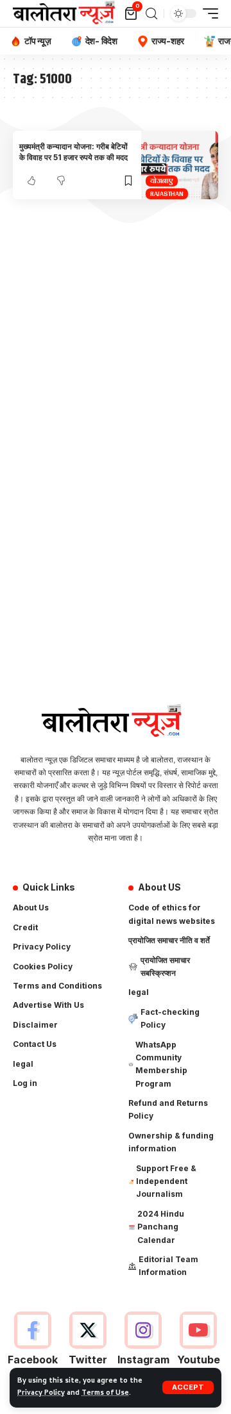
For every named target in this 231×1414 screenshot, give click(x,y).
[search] (151, 14)
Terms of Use (105, 1393)
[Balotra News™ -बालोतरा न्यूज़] (67, 13)
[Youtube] (199, 1346)
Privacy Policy (41, 1393)
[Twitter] (88, 1346)
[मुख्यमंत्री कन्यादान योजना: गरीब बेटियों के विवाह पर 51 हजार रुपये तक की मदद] (179, 165)
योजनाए (161, 181)
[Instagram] (143, 1346)
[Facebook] (32, 1346)
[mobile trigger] (207, 13)
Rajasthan (167, 193)
